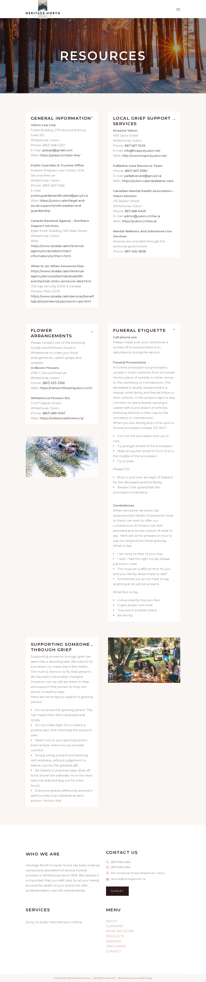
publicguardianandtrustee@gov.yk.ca (59, 195)
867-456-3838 (135, 251)
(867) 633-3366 (53, 383)
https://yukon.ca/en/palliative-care (147, 181)
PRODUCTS (115, 936)
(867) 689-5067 (53, 413)
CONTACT (113, 951)
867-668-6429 (135, 211)
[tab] (62, 116)
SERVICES (113, 941)
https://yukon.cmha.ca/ (139, 221)
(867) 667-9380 (136, 171)
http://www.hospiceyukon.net (144, 156)
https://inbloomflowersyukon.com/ (66, 388)
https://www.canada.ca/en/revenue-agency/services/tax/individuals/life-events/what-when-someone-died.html (61, 276)
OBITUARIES (116, 946)
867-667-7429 (135, 145)
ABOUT (112, 921)
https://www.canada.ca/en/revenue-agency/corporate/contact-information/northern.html (58, 251)
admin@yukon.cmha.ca (142, 216)
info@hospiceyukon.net (142, 151)
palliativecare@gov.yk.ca (142, 176)
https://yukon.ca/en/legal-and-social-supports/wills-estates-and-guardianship (58, 206)
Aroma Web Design (141, 978)
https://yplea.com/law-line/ (60, 155)
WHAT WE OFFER (120, 931)
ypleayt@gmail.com (57, 150)
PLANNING (114, 926)
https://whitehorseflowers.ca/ (62, 418)
